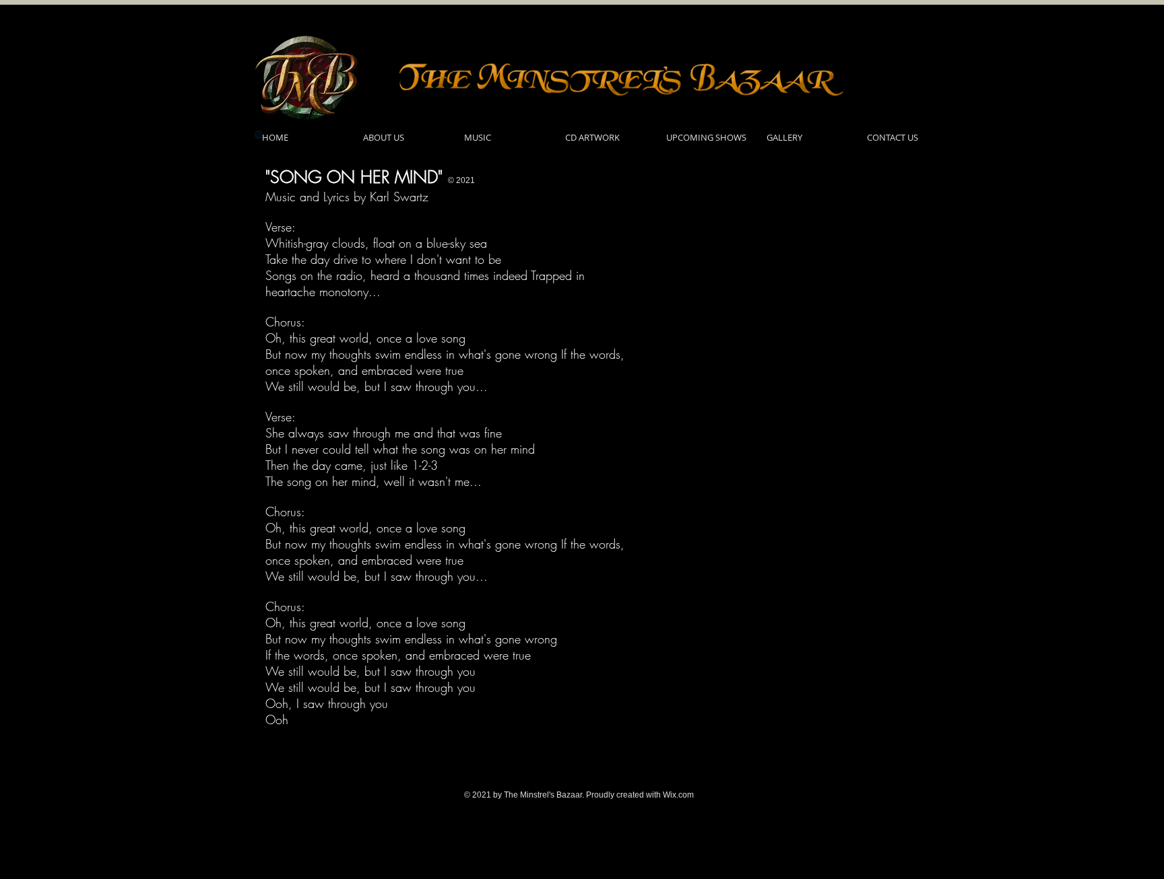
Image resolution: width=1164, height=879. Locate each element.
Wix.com (678, 795)
